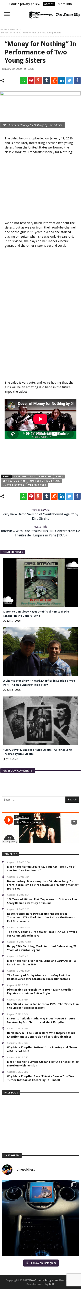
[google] (38, 80)
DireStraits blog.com (43, 1280)
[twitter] (69, 80)
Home (3, 29)
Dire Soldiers (24, 476)
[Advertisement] (40, 188)
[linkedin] (61, 80)
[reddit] (54, 80)
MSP (52, 1284)
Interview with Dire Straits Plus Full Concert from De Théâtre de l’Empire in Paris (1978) (40, 531)
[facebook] (77, 80)
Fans (59, 476)
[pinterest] (31, 80)
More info (65, 4)
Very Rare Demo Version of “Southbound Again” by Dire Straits (40, 514)
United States (13, 485)
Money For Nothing (45, 481)
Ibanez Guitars (14, 481)
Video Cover (37, 485)
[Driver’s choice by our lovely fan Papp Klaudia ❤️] (40, 1218)
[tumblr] (46, 80)
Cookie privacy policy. (24, 4)
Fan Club (14, 29)
